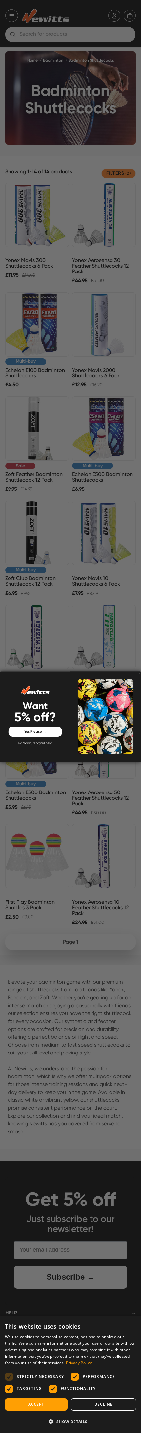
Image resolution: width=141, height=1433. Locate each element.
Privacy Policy (79, 1363)
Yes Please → (35, 731)
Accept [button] (36, 1404)
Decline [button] (103, 1404)
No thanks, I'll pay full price (35, 743)
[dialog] (70, 1374)
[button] (70, 1421)
